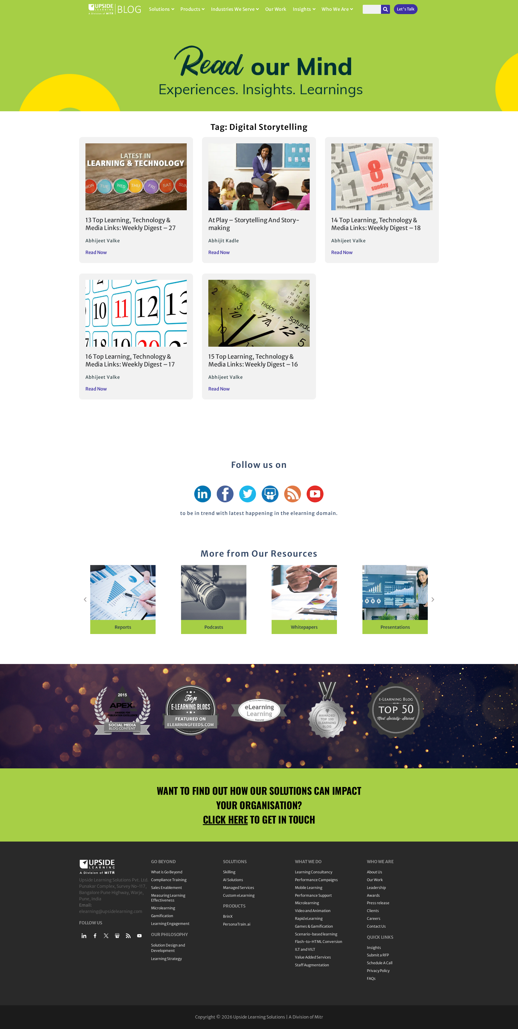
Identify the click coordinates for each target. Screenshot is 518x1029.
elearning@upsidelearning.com (110, 911)
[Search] (385, 9)
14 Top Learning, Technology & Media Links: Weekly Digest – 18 (376, 224)
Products (190, 9)
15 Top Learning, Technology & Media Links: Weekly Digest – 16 (253, 360)
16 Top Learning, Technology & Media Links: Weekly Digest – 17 (130, 360)
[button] (85, 600)
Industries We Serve (233, 9)
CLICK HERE (225, 819)
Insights (302, 9)
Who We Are (335, 9)
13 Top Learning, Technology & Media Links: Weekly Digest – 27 (130, 224)
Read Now (96, 252)
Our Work (276, 9)
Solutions (159, 9)
